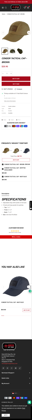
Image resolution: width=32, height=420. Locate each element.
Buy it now (16, 84)
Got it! (5, 415)
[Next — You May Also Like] (28, 286)
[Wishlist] (24, 7)
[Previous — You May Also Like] (3, 286)
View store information (10, 101)
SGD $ (15, 393)
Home (3, 14)
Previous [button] (3, 32)
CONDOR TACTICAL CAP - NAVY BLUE (15, 176)
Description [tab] (5, 193)
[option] (16, 31)
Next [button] (29, 32)
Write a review (16, 237)
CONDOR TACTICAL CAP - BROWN (14, 164)
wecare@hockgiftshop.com (9, 363)
